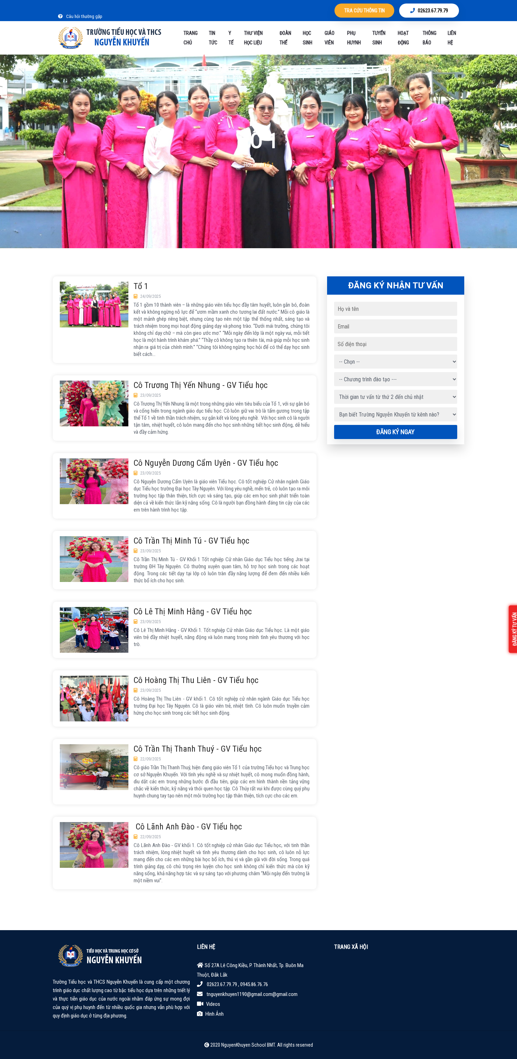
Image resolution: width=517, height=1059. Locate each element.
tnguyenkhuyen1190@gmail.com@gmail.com (252, 994)
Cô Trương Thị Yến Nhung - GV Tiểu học (201, 385)
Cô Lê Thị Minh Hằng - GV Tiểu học (193, 611)
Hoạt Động (403, 37)
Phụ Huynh (354, 37)
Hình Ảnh (214, 1014)
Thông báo (429, 37)
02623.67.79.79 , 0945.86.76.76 (237, 984)
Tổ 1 (141, 286)
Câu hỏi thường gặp (83, 16)
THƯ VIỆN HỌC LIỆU (253, 37)
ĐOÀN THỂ (285, 37)
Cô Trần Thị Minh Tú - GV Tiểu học (191, 541)
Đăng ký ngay (395, 431)
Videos (213, 1004)
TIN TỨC (213, 37)
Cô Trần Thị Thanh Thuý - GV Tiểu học (198, 749)
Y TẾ (231, 37)
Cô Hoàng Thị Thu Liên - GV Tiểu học (196, 680)
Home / (253, 165)
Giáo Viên (329, 37)
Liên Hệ (452, 37)
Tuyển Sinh (378, 37)
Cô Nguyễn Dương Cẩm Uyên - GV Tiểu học (206, 463)
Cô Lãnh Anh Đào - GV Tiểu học (188, 827)
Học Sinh (307, 37)
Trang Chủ (191, 37)
